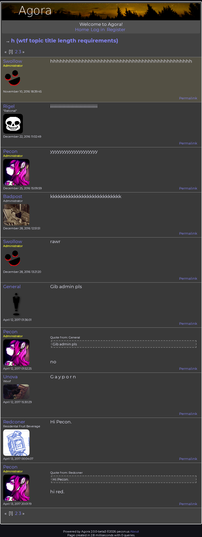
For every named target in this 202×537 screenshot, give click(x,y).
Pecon (10, 151)
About (134, 531)
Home (82, 29)
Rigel (9, 106)
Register (116, 29)
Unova (10, 376)
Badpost (12, 196)
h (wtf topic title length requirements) (64, 40)
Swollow (12, 61)
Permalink (188, 98)
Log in (98, 29)
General (12, 286)
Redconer (14, 421)
